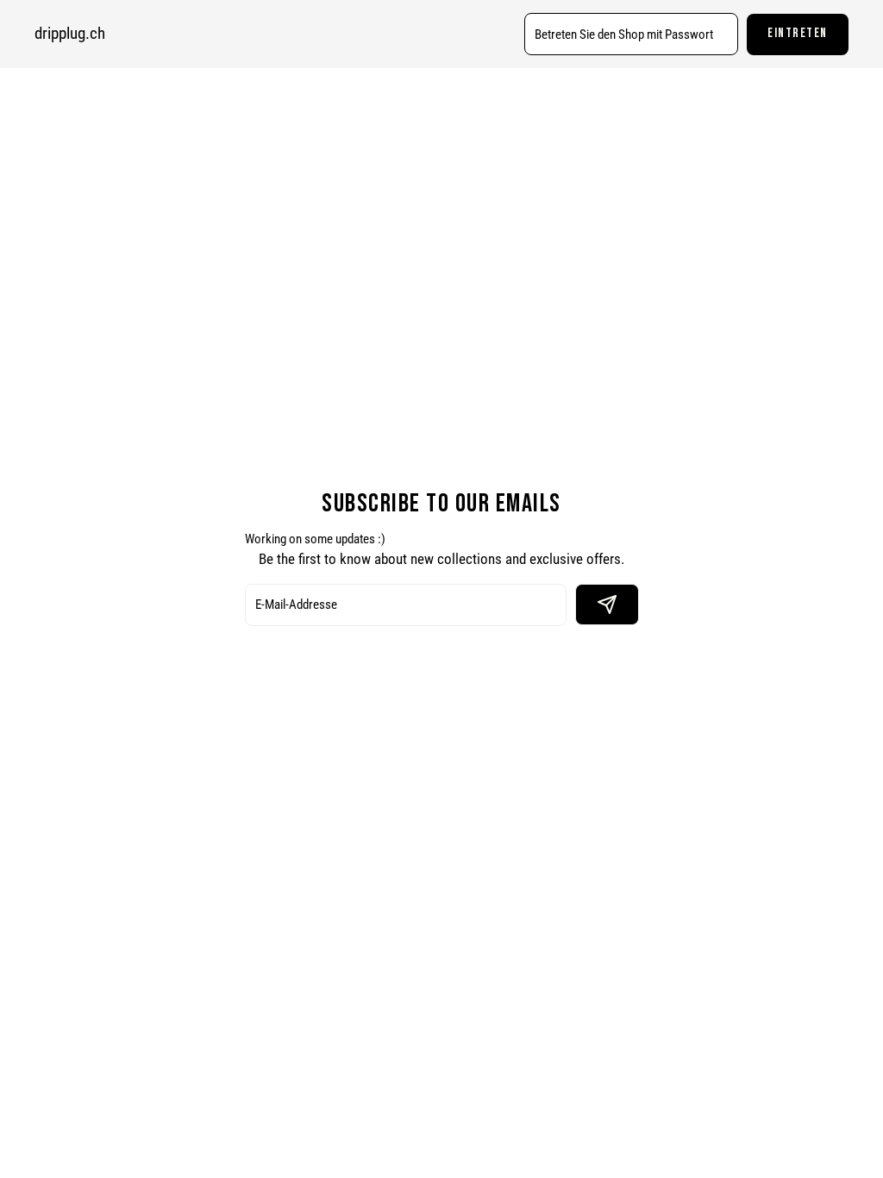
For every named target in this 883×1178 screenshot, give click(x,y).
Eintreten (797, 33)
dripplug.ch (69, 33)
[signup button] (607, 604)
